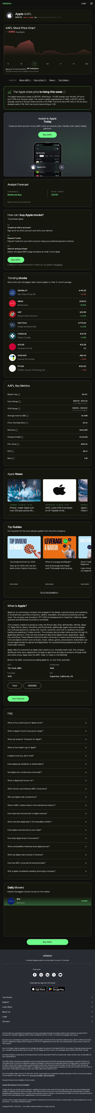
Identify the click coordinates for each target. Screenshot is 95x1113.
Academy (58, 265)
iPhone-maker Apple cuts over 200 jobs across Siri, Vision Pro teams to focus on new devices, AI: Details (23, 509)
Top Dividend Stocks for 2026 (22, 562)
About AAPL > (25, 80)
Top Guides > (63, 80)
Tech (14, 686)
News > (52, 80)
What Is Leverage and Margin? (58, 562)
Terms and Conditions (36, 1075)
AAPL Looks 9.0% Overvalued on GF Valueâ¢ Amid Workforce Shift (58, 509)
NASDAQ (32, 686)
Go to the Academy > (49, 593)
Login (83, 3)
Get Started (18, 699)
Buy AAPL (47, 135)
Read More (14, 584)
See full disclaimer (49, 1075)
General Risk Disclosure (9, 1085)
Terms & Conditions (23, 1085)
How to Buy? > (40, 80)
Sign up (8, 69)
